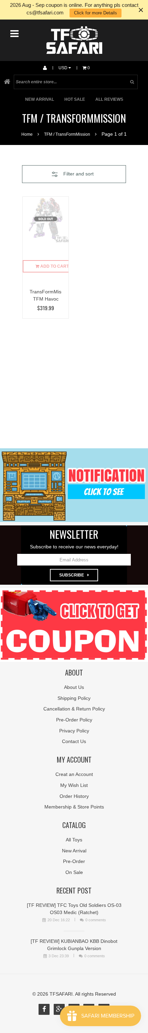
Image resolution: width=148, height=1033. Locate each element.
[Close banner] (141, 10)
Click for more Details (95, 12)
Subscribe (71, 575)
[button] (74, 174)
